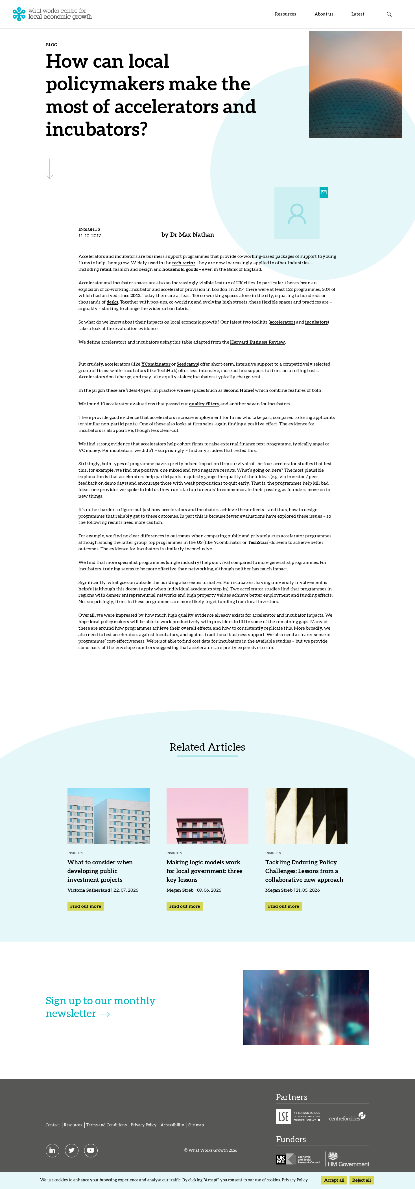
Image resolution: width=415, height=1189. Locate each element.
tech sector (183, 263)
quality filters (204, 404)
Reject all (361, 1180)
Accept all (334, 1180)
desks (112, 302)
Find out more (85, 906)
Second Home (238, 390)
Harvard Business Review (257, 342)
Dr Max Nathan (192, 235)
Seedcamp (187, 364)
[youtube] (90, 1150)
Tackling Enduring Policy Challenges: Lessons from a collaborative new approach (304, 871)
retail (106, 269)
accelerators (282, 322)
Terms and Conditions (106, 1125)
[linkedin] (52, 1150)
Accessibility (172, 1125)
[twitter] (71, 1150)
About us (324, 14)
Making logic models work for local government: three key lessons (205, 871)
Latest (357, 14)
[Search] (389, 14)
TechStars (258, 542)
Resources (285, 14)
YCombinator (156, 364)
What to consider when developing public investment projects (100, 871)
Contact (53, 1125)
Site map (196, 1125)
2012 (135, 295)
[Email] (324, 192)
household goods (180, 269)
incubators (316, 322)
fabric (182, 308)
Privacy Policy (143, 1125)
